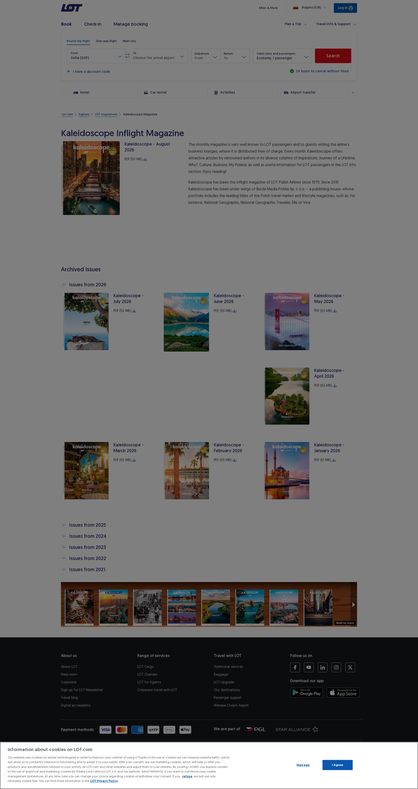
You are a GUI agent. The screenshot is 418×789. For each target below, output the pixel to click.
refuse (187, 776)
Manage (303, 765)
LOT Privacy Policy (104, 781)
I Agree (337, 765)
